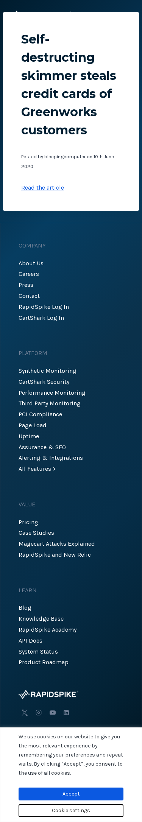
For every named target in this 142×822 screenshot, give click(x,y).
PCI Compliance (40, 414)
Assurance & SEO (42, 447)
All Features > (37, 468)
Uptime (29, 436)
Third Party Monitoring (50, 403)
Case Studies (36, 532)
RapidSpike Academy (47, 629)
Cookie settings (71, 810)
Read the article (42, 187)
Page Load (33, 425)
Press (26, 284)
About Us (31, 263)
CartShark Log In (41, 317)
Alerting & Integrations (51, 457)
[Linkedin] (66, 713)
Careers (29, 273)
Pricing (28, 522)
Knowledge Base (41, 618)
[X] (25, 713)
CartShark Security (44, 381)
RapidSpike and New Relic (55, 554)
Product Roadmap (44, 662)
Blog (25, 607)
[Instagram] (39, 713)
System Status (38, 651)
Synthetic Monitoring (47, 370)
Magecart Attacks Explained (57, 543)
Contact (29, 295)
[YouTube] (53, 713)
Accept (71, 794)
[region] (71, 774)
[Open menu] (126, 15)
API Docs (30, 640)
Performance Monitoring (52, 392)
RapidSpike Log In (44, 306)
